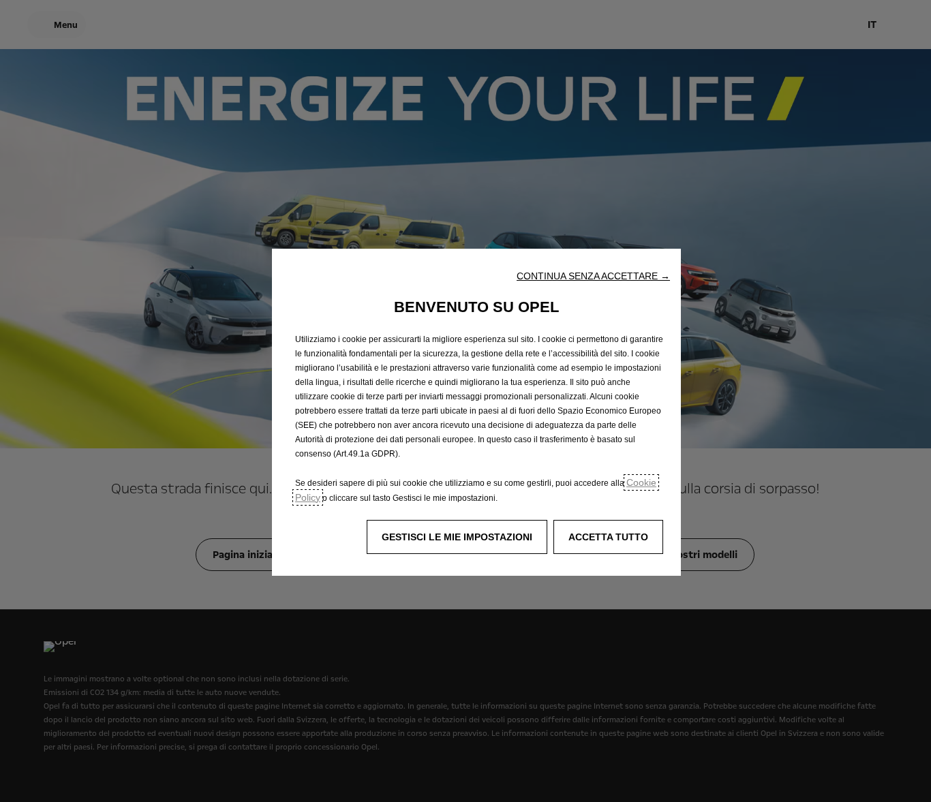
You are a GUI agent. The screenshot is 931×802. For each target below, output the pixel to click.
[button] (593, 276)
